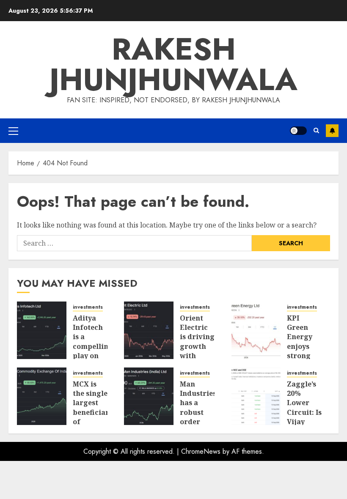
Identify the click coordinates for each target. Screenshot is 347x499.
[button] (13, 130)
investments (88, 307)
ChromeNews (200, 451)
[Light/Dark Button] (298, 130)
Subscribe (332, 130)
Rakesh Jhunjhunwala (173, 64)
